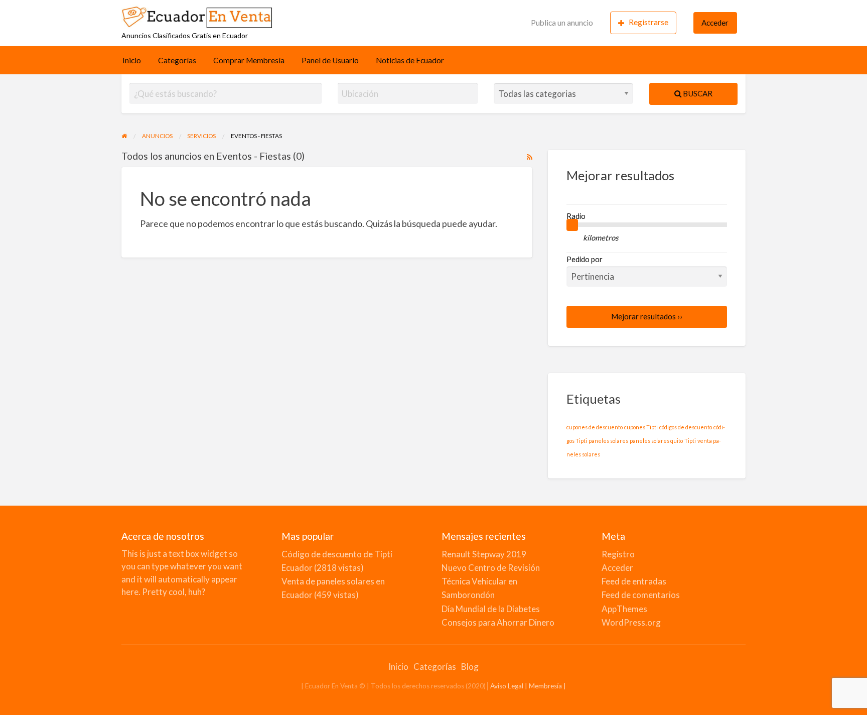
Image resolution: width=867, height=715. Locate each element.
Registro (618, 554)
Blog (470, 666)
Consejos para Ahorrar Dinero (498, 622)
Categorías (177, 60)
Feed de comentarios (641, 594)
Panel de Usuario (330, 60)
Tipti (690, 440)
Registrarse (648, 22)
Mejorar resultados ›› (646, 316)
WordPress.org (631, 622)
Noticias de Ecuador (410, 60)
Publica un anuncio (562, 22)
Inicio (131, 60)
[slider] (572, 225)
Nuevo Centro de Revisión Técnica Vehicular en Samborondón (491, 581)
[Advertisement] (404, 21)
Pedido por (584, 259)
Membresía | (547, 686)
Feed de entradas (634, 581)
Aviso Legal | (509, 686)
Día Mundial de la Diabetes (491, 609)
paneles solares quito (656, 440)
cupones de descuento (594, 427)
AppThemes (624, 609)
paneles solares (608, 440)
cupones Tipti (641, 427)
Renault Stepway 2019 (484, 554)
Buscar (696, 93)
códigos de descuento (685, 427)
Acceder (715, 22)
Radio (576, 215)
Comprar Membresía (248, 60)
